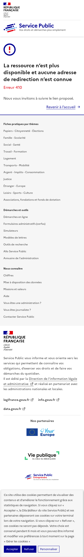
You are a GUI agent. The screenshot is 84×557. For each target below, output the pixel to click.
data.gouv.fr (12, 409)
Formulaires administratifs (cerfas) (24, 224)
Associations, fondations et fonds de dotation (31, 200)
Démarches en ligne (15, 217)
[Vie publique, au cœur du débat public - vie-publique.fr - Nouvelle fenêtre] (42, 456)
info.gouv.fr (46, 400)
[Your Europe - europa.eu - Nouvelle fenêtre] (42, 432)
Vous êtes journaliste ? (17, 310)
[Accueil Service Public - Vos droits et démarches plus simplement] (35, 31)
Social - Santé (11, 145)
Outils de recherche (15, 244)
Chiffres (8, 275)
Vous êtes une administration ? (22, 303)
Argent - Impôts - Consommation (23, 172)
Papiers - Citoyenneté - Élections (23, 131)
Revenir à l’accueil (60, 106)
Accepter (12, 549)
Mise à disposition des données (22, 282)
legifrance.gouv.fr (16, 400)
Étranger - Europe (14, 186)
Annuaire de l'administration (21, 258)
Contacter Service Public (18, 317)
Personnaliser (48, 549)
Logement (9, 158)
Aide (6, 296)
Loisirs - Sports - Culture (18, 193)
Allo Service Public (14, 251)
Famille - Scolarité (14, 138)
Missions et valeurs (14, 289)
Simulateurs (10, 231)
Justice (7, 179)
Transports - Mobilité (16, 165)
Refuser (29, 549)
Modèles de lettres (14, 238)
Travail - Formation (15, 152)
